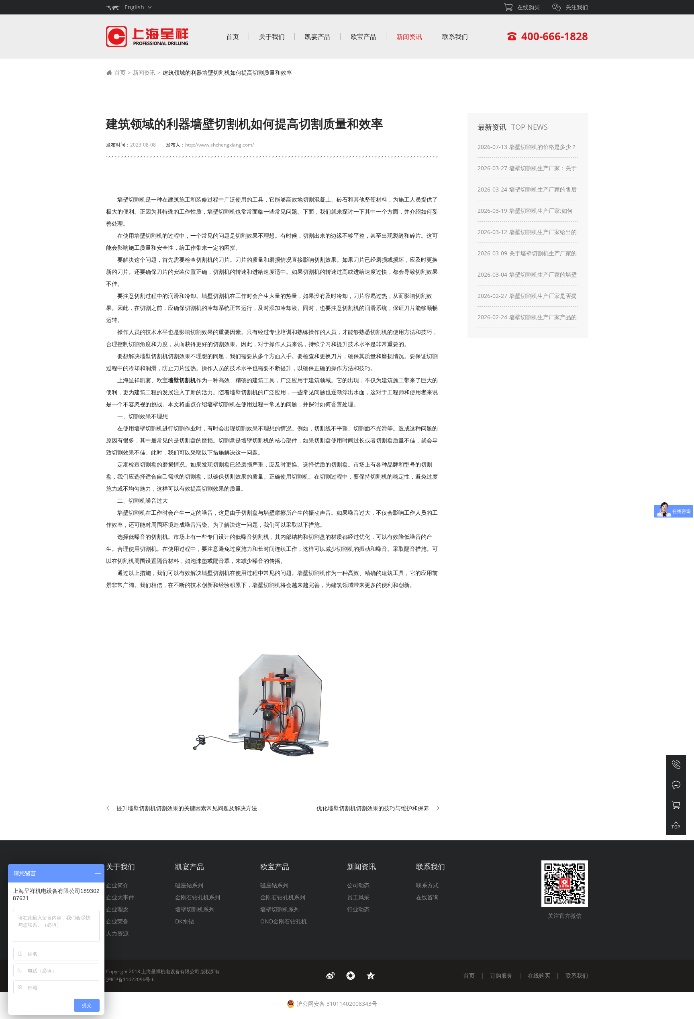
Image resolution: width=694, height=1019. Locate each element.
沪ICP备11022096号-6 (130, 979)
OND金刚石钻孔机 (283, 921)
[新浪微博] (331, 976)
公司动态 (358, 885)
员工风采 (358, 897)
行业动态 (358, 909)
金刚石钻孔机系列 (197, 897)
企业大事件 (120, 897)
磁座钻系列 (189, 885)
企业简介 (117, 885)
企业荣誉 (117, 921)
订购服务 (501, 975)
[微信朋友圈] (351, 976)
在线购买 (539, 975)
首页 (232, 36)
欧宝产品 (363, 36)
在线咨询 (427, 897)
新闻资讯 (409, 36)
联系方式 (427, 885)
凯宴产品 (318, 36)
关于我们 (272, 36)
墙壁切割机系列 (194, 909)
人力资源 (117, 933)
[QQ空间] (371, 976)
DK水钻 (184, 921)
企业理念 (117, 909)
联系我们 (455, 36)
